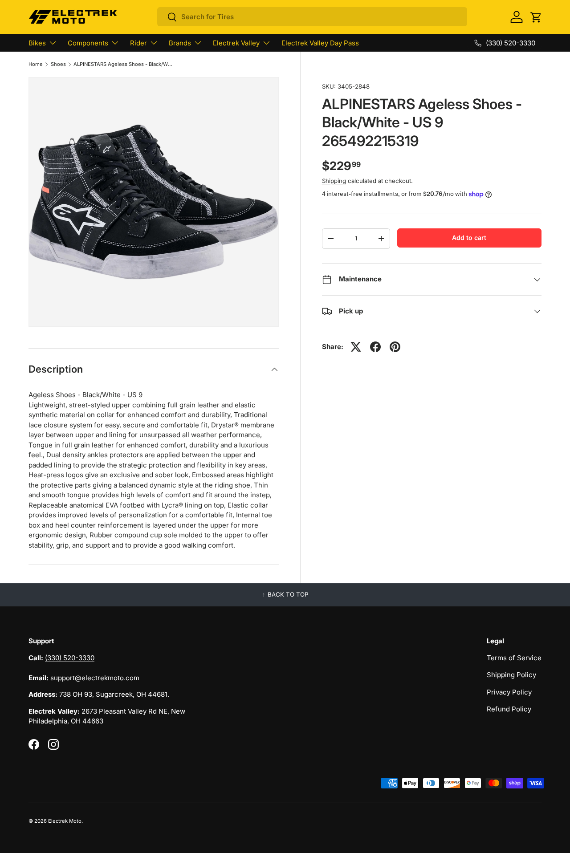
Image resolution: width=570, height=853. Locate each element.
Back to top (288, 594)
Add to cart (469, 237)
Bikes (37, 43)
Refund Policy (509, 709)
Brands (180, 43)
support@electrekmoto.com (94, 678)
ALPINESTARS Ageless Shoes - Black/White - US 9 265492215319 (123, 64)
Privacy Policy (509, 692)
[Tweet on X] (356, 347)
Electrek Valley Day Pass (320, 43)
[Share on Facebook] (375, 347)
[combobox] (312, 16)
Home (35, 64)
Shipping (334, 180)
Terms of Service (514, 658)
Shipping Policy (511, 674)
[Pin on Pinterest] (395, 347)
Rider (138, 43)
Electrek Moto (64, 821)
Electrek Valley (236, 43)
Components (88, 43)
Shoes (58, 64)
